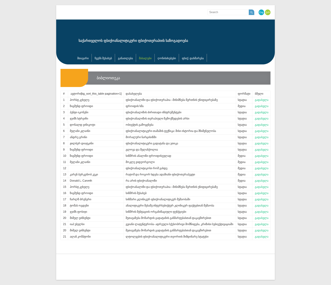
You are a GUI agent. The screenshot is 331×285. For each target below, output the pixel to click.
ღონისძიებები (167, 58)
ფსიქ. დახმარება (193, 58)
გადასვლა (261, 99)
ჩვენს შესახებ (103, 58)
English (263, 12)
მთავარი (83, 58)
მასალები (145, 58)
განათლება (125, 58)
